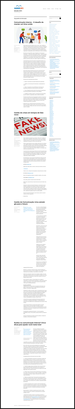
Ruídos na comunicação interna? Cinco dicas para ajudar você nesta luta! (30, 324)
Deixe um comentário (17, 334)
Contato (52, 8)
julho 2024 (51, 102)
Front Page (56, 8)
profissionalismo (51, 50)
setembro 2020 (52, 105)
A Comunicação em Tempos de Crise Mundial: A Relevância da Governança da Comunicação (55, 60)
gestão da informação (17, 48)
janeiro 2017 (51, 121)
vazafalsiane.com (31, 177)
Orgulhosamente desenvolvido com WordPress (24, 405)
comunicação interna (17, 47)
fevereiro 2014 (51, 136)
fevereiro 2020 (51, 111)
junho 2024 (51, 103)
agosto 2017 (51, 119)
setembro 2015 (52, 124)
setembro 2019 (52, 115)
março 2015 (51, 129)
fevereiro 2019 (51, 117)
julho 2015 (51, 126)
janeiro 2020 (51, 112)
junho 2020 (51, 108)
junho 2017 (51, 120)
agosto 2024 (51, 101)
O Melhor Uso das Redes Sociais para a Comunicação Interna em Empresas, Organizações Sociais (54, 67)
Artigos (15, 46)
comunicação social (52, 32)
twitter (50, 53)
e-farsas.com (25, 168)
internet (15, 144)
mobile (54, 46)
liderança (50, 43)
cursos (50, 35)
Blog (60, 8)
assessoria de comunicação (52, 24)
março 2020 (51, 110)
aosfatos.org (29, 164)
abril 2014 (51, 134)
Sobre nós (44, 8)
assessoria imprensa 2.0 (17, 209)
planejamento (56, 47)
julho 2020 (51, 107)
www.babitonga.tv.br (27, 399)
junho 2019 (51, 116)
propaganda (56, 50)
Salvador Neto (18, 10)
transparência (16, 50)
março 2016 (51, 122)
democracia (53, 35)
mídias (59, 46)
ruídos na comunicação (17, 333)
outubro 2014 (51, 131)
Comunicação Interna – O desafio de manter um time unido (29, 23)
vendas (53, 53)
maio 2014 (51, 133)
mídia (56, 46)
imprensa (50, 42)
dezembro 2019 (52, 113)
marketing (18, 332)
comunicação (51, 31)
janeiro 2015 (51, 130)
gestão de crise (19, 143)
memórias (50, 46)
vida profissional (57, 53)
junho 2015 (51, 127)
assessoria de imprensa (52, 25)
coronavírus (56, 32)
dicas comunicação (51, 36)
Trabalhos (48, 8)
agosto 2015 (51, 125)
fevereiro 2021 (51, 104)
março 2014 (51, 135)
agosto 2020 (51, 106)
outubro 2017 (51, 118)
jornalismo (57, 42)
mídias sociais (51, 47)
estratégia (56, 36)
